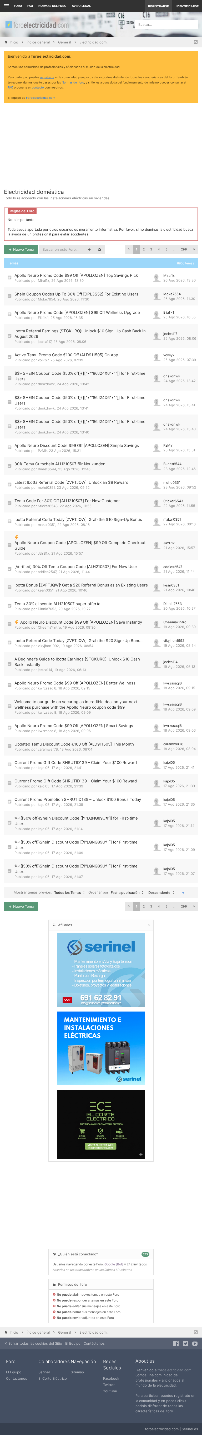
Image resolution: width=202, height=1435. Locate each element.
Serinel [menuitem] (44, 1372)
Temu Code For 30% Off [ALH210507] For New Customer (67, 500)
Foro (18, 6)
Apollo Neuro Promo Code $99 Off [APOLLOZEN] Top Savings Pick (76, 275)
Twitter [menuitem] (109, 1385)
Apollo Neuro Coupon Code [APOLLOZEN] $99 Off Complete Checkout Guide (79, 545)
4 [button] (159, 249)
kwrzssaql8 (47, 688)
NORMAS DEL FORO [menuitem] (52, 6)
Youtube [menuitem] (110, 1391)
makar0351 (46, 524)
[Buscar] (89, 249)
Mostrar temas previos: (47, 892)
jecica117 (44, 341)
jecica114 (45, 670)
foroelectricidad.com (174, 1370)
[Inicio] (37, 24)
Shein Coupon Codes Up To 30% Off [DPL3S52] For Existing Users (76, 294)
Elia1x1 (43, 317)
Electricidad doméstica (34, 192)
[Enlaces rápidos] (5, 6)
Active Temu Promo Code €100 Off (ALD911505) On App (66, 354)
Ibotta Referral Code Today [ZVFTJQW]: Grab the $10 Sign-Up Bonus (78, 519)
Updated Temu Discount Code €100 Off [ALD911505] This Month (74, 744)
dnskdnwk (46, 384)
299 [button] (184, 249)
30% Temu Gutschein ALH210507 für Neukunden (59, 463)
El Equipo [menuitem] (72, 1343)
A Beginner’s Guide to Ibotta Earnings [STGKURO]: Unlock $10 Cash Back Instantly (77, 662)
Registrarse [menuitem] (158, 6)
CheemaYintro (49, 627)
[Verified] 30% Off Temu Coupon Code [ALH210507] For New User (75, 566)
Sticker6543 (48, 506)
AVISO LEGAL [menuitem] (81, 6)
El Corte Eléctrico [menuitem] (52, 1378)
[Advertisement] (101, 144)
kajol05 (43, 768)
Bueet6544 (47, 469)
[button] (129, 249)
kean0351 (45, 590)
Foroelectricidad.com (40, 98)
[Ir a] (196, 42)
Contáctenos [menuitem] (94, 1343)
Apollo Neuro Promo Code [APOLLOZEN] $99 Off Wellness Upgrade (77, 312)
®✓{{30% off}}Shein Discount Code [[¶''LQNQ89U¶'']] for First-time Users (76, 821)
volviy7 (43, 360)
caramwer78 (48, 749)
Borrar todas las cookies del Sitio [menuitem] (34, 1343)
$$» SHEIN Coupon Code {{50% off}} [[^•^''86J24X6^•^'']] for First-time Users (79, 376)
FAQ (30, 6)
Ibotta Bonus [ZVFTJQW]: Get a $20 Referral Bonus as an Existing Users (81, 585)
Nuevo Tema (23, 249)
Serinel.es (190, 1429)
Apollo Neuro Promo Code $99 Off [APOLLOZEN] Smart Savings (73, 725)
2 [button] (144, 249)
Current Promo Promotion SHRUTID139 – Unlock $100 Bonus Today (77, 799)
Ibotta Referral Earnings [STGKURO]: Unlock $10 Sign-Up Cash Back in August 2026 (80, 333)
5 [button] (166, 249)
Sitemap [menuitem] (77, 1372)
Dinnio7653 (47, 609)
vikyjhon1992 (48, 646)
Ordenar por (114, 892)
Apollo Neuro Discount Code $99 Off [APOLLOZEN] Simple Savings (76, 445)
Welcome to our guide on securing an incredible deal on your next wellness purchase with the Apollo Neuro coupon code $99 (75, 704)
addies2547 (47, 572)
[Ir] (183, 892)
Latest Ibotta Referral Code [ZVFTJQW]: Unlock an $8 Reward (71, 482)
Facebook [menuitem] (111, 1378)
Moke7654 (46, 299)
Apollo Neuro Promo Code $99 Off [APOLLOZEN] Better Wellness (74, 683)
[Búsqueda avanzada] (99, 249)
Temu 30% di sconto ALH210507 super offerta (57, 603)
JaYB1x (43, 553)
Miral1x (43, 280)
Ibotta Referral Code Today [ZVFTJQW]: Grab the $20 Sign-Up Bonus (78, 640)
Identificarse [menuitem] (187, 6)
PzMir (42, 450)
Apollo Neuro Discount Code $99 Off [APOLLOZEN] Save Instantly (81, 622)
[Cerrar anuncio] (193, 56)
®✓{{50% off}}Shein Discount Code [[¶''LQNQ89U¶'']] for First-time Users (76, 845)
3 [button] (151, 249)
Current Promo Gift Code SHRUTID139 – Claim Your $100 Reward (75, 762)
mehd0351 (46, 487)
